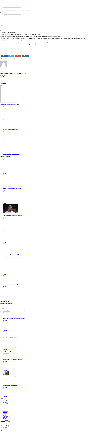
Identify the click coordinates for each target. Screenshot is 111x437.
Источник (2, 52)
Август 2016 (5, 411)
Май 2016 (5, 413)
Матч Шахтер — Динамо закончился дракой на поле (10, 129)
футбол (1, 25)
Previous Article (3, 71)
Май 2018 (5, 402)
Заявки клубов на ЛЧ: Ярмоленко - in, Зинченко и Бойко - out (13, 73)
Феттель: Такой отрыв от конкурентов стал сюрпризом (12, 393)
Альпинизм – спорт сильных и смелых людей (12, 7)
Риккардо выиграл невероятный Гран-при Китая (11, 385)
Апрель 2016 (5, 414)
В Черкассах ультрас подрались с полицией (9, 141)
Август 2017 (5, 408)
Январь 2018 (5, 403)
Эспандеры (5, 4)
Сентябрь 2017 (6, 407)
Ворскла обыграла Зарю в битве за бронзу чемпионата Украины (9, 104)
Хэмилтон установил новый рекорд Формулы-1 (11, 376)
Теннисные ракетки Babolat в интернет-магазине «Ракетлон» (15, 2)
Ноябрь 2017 (5, 405)
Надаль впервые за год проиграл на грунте (10, 337)
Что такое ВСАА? (6, 6)
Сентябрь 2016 (6, 410)
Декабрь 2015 (5, 418)
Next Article (2, 76)
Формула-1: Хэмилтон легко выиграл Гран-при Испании (12, 359)
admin (1, 68)
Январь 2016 (5, 417)
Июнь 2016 (5, 412)
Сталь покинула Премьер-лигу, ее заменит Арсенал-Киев (11, 154)
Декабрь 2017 (5, 404)
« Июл (2, 430)
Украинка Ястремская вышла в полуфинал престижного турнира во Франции (16, 347)
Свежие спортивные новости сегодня (15, 10)
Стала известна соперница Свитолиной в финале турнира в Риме (14, 318)
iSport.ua (2, 51)
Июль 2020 (5, 400)
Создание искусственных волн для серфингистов (12, 3)
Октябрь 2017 (5, 406)
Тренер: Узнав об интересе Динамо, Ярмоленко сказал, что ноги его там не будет (17, 78)
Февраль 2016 (5, 416)
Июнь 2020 (5, 401)
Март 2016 (5, 415)
